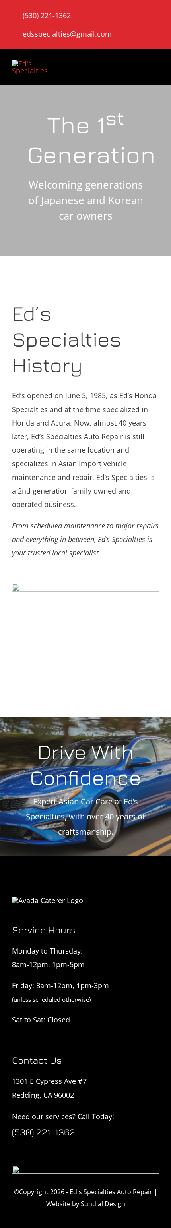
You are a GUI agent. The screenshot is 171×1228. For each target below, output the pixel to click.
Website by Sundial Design (85, 1203)
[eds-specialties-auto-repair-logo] (36, 63)
